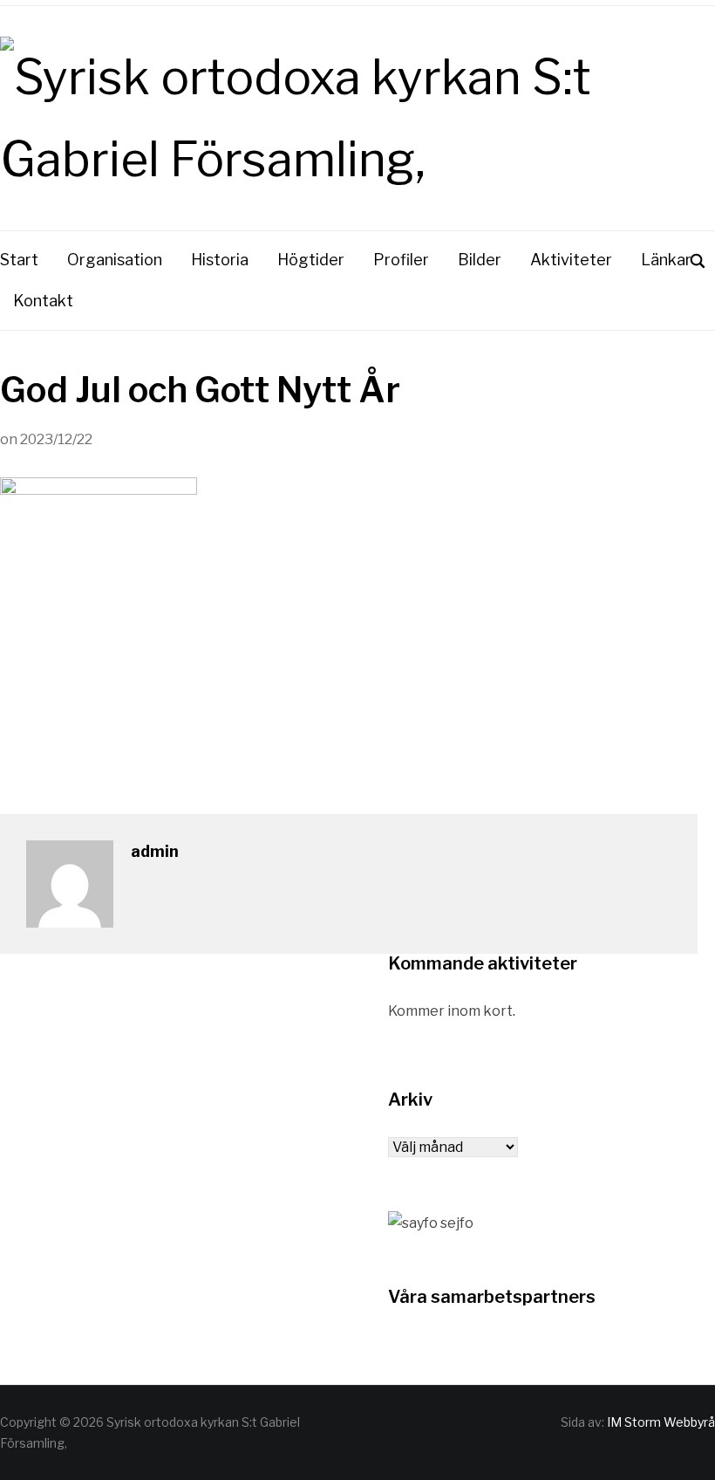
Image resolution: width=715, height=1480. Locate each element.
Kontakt (43, 300)
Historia (220, 259)
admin (155, 851)
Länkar (666, 259)
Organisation (114, 259)
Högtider (310, 259)
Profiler (401, 259)
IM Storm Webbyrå (661, 1422)
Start (19, 259)
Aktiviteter (571, 259)
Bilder (479, 259)
